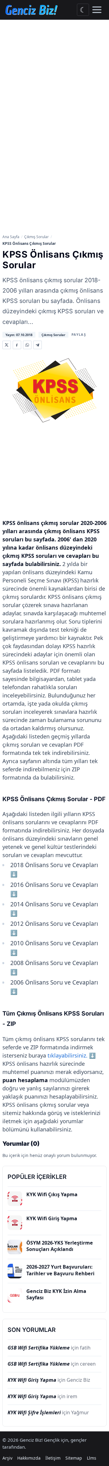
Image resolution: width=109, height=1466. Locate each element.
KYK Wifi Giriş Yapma (32, 1380)
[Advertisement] (54, 77)
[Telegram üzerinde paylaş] (37, 345)
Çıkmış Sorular (36, 236)
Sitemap (73, 1458)
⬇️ (14, 874)
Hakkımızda (29, 1458)
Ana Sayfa (10, 236)
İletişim (53, 1458)
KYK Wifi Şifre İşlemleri (34, 1412)
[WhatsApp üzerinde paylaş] (27, 345)
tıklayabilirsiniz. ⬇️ (72, 1055)
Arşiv (7, 1458)
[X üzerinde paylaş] (6, 345)
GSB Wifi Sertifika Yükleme (39, 1347)
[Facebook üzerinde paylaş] (17, 345)
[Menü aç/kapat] (97, 10)
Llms (91, 1458)
